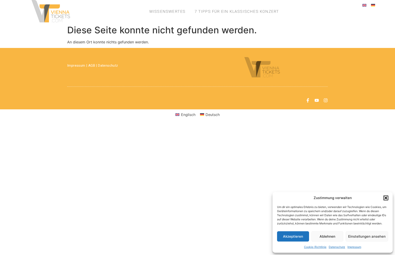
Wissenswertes (167, 11)
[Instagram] (325, 100)
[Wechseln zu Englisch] (364, 5)
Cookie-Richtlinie (315, 247)
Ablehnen (327, 236)
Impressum (354, 247)
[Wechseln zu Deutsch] (373, 5)
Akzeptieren (293, 236)
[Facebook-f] (308, 100)
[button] (386, 198)
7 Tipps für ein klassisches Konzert (237, 11)
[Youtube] (317, 100)
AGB (91, 65)
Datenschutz (337, 247)
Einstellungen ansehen (367, 236)
